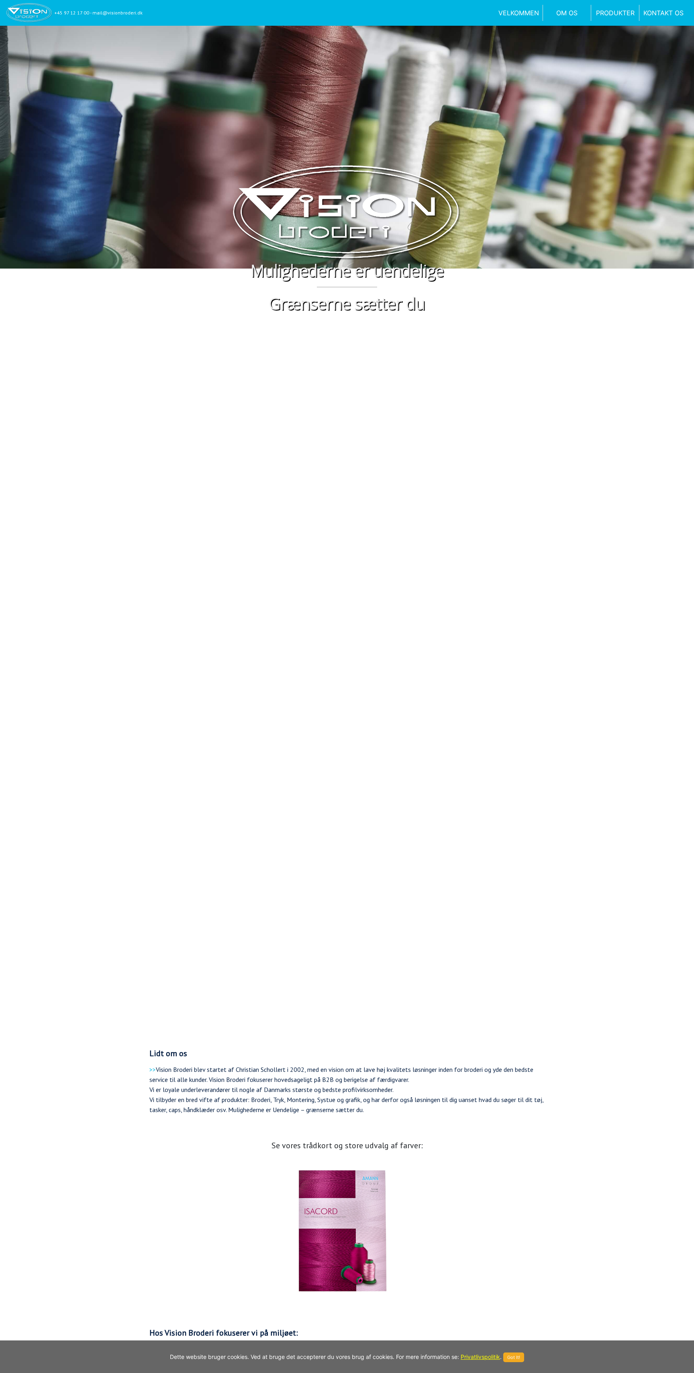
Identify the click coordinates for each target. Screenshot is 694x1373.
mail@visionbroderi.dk (117, 13)
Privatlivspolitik (480, 1356)
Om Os (567, 13)
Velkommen (520, 12)
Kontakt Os (663, 13)
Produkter (615, 13)
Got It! (513, 1357)
